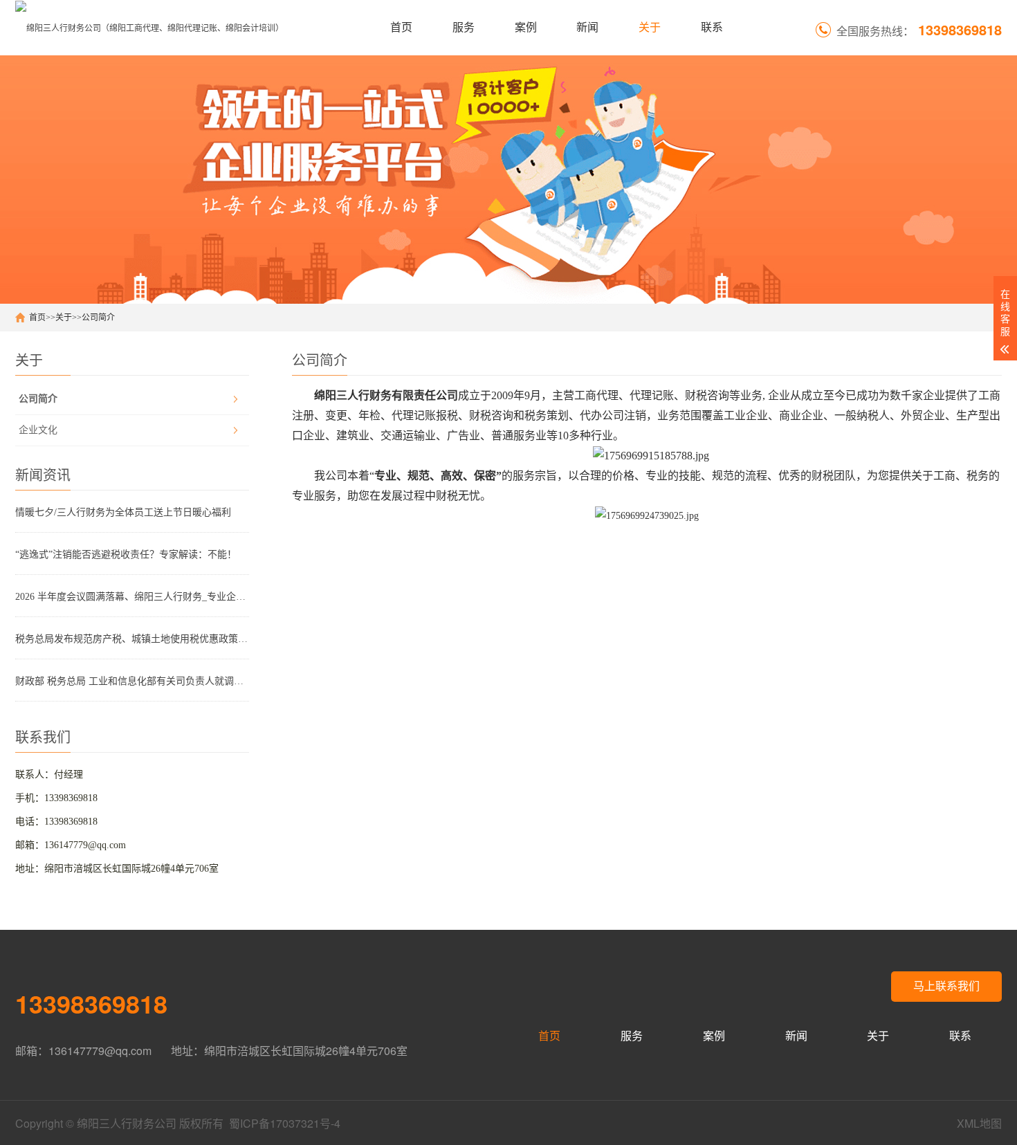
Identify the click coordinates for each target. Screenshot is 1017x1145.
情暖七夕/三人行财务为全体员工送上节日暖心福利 (123, 512)
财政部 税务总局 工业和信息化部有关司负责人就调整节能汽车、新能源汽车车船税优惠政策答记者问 (132, 681)
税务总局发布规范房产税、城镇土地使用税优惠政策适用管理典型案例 (132, 639)
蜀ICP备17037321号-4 (284, 1123)
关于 (650, 27)
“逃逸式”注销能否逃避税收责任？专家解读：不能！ (126, 554)
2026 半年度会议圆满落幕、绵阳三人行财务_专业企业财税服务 (132, 597)
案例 (526, 27)
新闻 (587, 27)
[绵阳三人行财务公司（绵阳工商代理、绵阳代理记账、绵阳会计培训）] (149, 28)
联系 (712, 27)
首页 (401, 27)
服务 (463, 27)
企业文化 (38, 430)
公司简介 (98, 317)
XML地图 (979, 1123)
